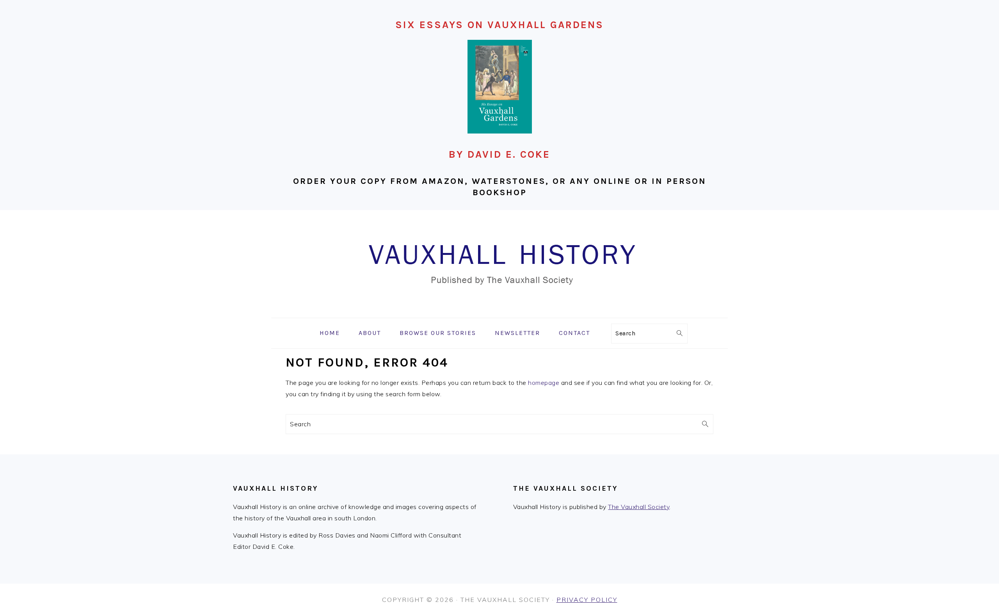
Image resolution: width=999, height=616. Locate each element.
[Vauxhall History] (499, 312)
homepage (543, 382)
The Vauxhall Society (638, 507)
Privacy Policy (586, 600)
